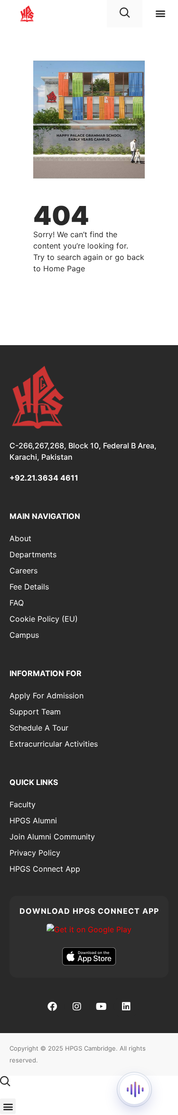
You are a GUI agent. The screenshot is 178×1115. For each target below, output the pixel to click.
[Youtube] (101, 1006)
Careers (23, 570)
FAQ (16, 602)
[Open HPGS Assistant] (134, 1089)
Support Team (35, 711)
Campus (24, 635)
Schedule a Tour (38, 727)
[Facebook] (52, 1006)
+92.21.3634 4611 (43, 477)
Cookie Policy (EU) (43, 619)
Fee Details (29, 586)
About (20, 538)
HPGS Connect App (44, 869)
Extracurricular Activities (53, 744)
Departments (32, 554)
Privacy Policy (34, 852)
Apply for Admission (46, 695)
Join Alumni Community (52, 836)
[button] (160, 13)
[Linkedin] (126, 1006)
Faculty (22, 804)
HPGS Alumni (33, 820)
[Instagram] (77, 1006)
